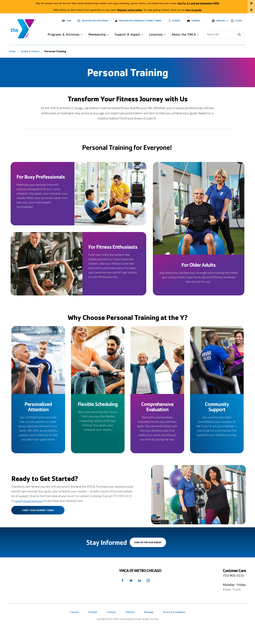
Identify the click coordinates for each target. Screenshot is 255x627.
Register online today (129, 9)
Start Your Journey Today (38, 510)
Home (12, 51)
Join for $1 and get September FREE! (198, 3)
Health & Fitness (30, 51)
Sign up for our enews (150, 544)
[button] (220, 20)
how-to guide (193, 9)
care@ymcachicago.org (29, 500)
